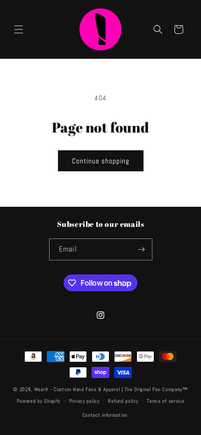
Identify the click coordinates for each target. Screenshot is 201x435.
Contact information (105, 415)
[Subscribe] (141, 249)
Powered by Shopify (39, 400)
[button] (18, 29)
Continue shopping (100, 160)
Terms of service (165, 401)
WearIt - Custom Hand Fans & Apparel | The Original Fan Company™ (111, 389)
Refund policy (123, 401)
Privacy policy (84, 401)
